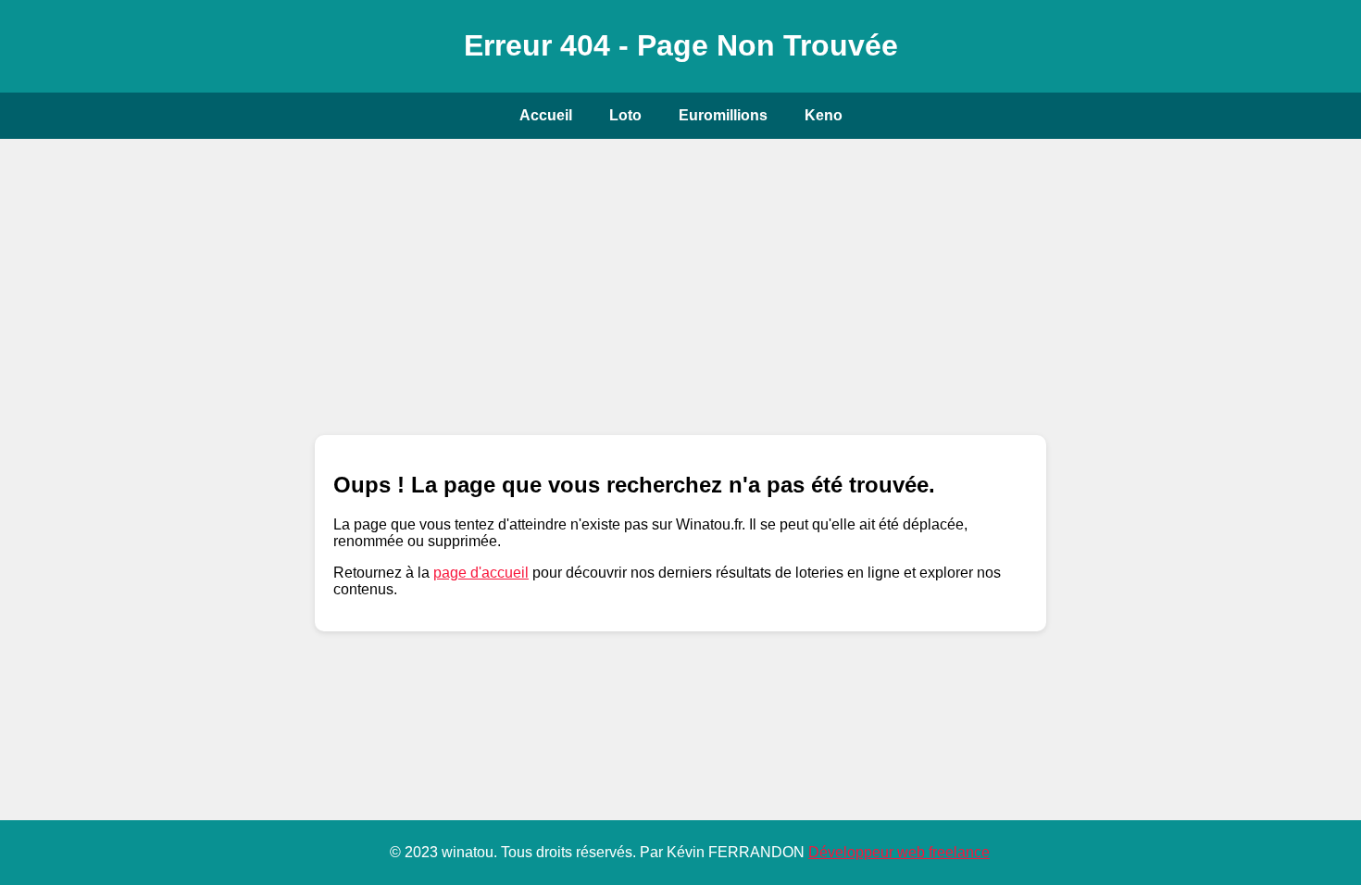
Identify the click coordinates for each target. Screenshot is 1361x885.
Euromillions (723, 115)
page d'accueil (481, 572)
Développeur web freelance (899, 852)
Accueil (545, 115)
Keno (824, 115)
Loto (625, 115)
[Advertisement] (680, 287)
